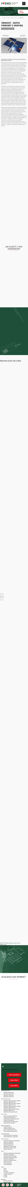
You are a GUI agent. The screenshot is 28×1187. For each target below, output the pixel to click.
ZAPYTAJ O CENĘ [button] (7, 971)
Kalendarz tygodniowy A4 (9, 1105)
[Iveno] (14, 1067)
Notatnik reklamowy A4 (9, 1128)
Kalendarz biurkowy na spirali (10, 1112)
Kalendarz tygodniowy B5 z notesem (12, 1103)
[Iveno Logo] (6, 3)
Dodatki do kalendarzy (9, 1120)
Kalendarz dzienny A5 (9, 1092)
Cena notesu (14, 1080)
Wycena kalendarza (8, 1181)
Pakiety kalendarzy (8, 1149)
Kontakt (5, 1177)
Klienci (5, 1170)
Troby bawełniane (8, 1164)
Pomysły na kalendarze (9, 1172)
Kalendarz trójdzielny (8, 1142)
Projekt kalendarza (8, 1174)
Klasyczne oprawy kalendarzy (10, 1116)
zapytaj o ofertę (19, 1185)
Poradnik (6, 1171)
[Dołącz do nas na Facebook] (7, 1185)
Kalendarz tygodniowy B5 (9, 1102)
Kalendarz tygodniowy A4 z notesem (12, 1106)
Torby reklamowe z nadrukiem (11, 1135)
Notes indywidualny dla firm (10, 1130)
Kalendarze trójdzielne (9, 1154)
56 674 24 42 (17, 943)
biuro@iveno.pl (11, 943)
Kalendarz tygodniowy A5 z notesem (12, 1100)
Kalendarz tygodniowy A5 (9, 1107)
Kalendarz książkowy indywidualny (12, 1140)
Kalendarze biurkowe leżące (10, 1156)
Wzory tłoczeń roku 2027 (9, 1123)
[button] (1, 595)
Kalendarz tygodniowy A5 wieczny (11, 1109)
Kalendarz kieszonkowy (9, 1110)
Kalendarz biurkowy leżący (10, 1147)
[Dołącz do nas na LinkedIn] (3, 1185)
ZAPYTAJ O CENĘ (4, 943)
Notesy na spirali (7, 1161)
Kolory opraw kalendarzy (9, 1117)
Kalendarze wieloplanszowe (10, 1160)
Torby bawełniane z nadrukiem (11, 1136)
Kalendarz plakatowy (8, 1143)
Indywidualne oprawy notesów (11, 1121)
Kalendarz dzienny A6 (9, 1096)
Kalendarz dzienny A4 (9, 1095)
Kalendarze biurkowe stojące (10, 1157)
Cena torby (14, 1085)
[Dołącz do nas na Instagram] (11, 1185)
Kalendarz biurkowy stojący (10, 1146)
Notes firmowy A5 (8, 1127)
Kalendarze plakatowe (9, 1158)
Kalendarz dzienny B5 (9, 1094)
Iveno (5, 1168)
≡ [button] (23, 3)
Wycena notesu (7, 1182)
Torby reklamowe (8, 1163)
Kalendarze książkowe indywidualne (12, 1153)
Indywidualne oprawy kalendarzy (11, 1118)
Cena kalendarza (14, 1075)
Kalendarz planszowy (8, 1145)
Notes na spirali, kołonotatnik (10, 1131)
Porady (5, 1175)
